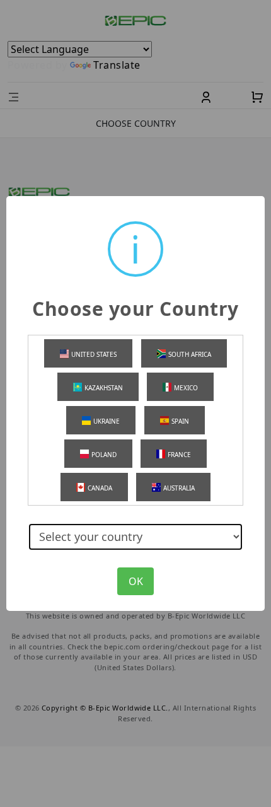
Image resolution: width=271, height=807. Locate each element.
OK (136, 581)
